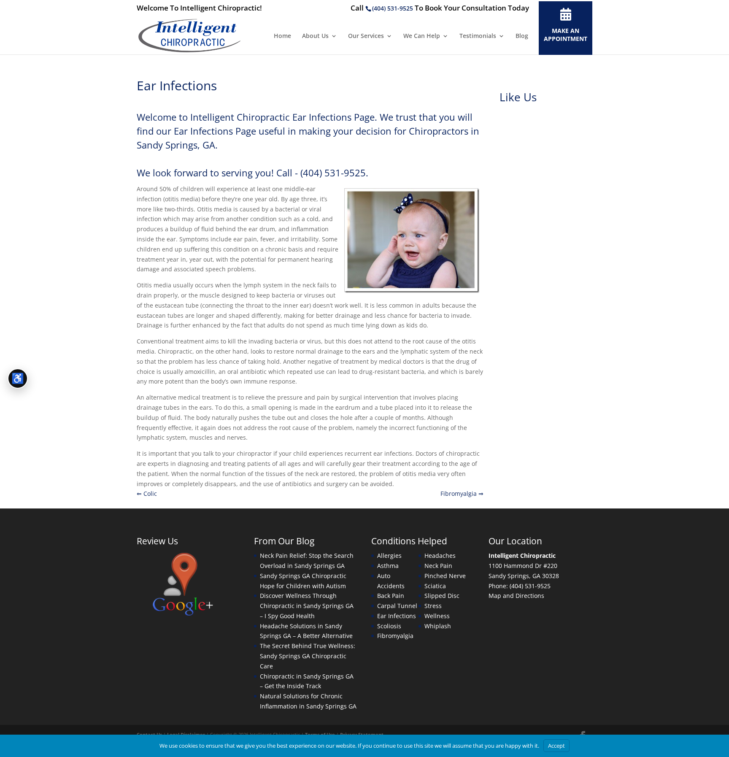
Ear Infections (396, 616)
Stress (433, 606)
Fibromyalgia (395, 636)
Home (282, 36)
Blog (522, 36)
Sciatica (435, 586)
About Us (315, 36)
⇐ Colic (147, 493)
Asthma (388, 566)
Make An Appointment (565, 35)
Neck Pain (438, 566)
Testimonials (477, 36)
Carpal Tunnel (397, 606)
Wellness (437, 616)
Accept (556, 745)
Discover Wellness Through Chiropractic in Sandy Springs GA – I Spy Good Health (307, 606)
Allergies (389, 556)
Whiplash (437, 626)
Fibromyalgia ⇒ (461, 493)
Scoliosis (389, 626)
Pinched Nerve (445, 576)
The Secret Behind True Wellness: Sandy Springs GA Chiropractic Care (307, 656)
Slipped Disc (441, 596)
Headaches (440, 556)
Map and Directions (516, 596)
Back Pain (390, 596)
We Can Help (421, 36)
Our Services (366, 36)
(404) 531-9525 (392, 8)
